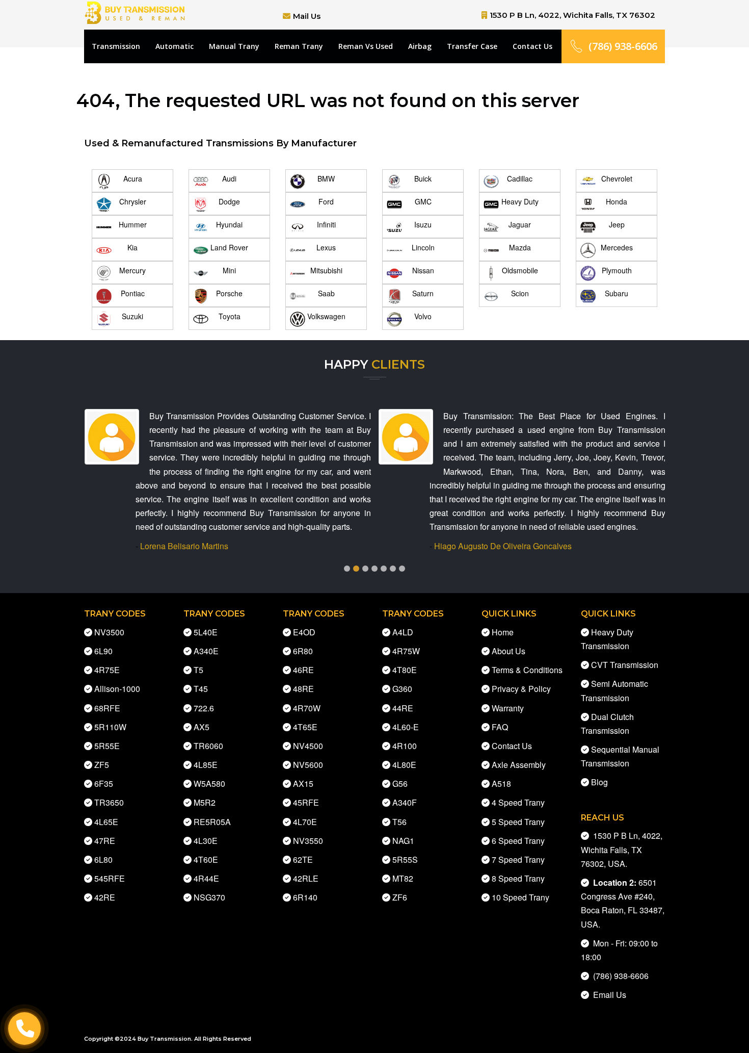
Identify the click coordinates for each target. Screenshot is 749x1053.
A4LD (402, 632)
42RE (104, 897)
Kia (132, 247)
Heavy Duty (520, 201)
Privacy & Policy (521, 689)
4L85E (206, 765)
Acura (132, 178)
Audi (229, 178)
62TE (303, 859)
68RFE (107, 708)
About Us (508, 651)
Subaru (616, 293)
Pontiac (133, 293)
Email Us (607, 994)
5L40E (206, 632)
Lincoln (423, 247)
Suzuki (132, 316)
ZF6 (399, 897)
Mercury (132, 270)
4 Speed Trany (518, 802)
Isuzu (423, 224)
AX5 (201, 727)
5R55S (405, 859)
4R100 (404, 746)
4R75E (107, 670)
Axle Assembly (519, 765)
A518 (501, 783)
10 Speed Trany (520, 897)
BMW (326, 178)
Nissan (423, 270)
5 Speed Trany (518, 822)
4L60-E (405, 727)
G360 (402, 689)
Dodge (229, 201)
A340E (206, 651)
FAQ (500, 727)
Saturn (423, 293)
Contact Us (532, 46)
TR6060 (208, 746)
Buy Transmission (164, 1038)
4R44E (206, 878)
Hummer (133, 224)
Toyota (229, 316)
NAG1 (403, 840)
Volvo (423, 316)
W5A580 (209, 783)
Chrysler (132, 201)
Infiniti (326, 224)
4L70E (305, 822)
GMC (423, 201)
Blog (599, 782)
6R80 (303, 651)
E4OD (304, 632)
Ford (326, 201)
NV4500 (308, 746)
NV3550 (308, 840)
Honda (616, 201)
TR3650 (109, 802)
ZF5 (101, 765)
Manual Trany (234, 46)
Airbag (420, 46)
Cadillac (519, 178)
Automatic (174, 46)
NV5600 (308, 765)
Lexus (326, 247)
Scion (520, 293)
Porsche (229, 293)
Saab (326, 293)
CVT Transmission (624, 665)
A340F (404, 802)
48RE (303, 689)
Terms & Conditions (527, 670)
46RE (303, 670)
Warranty (508, 708)
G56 (400, 783)
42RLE (305, 878)
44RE (402, 708)
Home (503, 632)
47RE (104, 840)
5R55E (107, 746)
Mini (229, 270)
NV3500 (109, 632)
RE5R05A (212, 822)
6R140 (305, 897)
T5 (198, 670)
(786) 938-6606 (622, 46)
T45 (201, 689)
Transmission (116, 46)
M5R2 (205, 802)
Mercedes (617, 247)
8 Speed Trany (518, 878)
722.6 (204, 708)
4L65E (106, 822)
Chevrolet (616, 178)
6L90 (103, 651)
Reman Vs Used (365, 46)
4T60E (206, 859)
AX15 (303, 783)
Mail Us (306, 16)
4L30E (206, 840)
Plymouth (617, 270)
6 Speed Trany (518, 840)
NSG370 (209, 897)
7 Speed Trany (518, 859)
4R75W (406, 651)
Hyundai (229, 224)
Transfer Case (472, 46)
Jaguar (520, 224)
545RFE (109, 878)
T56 (399, 822)
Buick (423, 178)
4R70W (306, 708)
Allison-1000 (117, 689)
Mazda (520, 247)
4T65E (305, 727)
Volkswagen (326, 316)
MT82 (402, 878)
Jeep (617, 224)
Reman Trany (299, 46)
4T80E (404, 670)
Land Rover (229, 247)
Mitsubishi (326, 270)
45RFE (306, 802)
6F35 (103, 783)
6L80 (103, 859)
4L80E (404, 765)
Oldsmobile (520, 270)
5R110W (110, 727)
